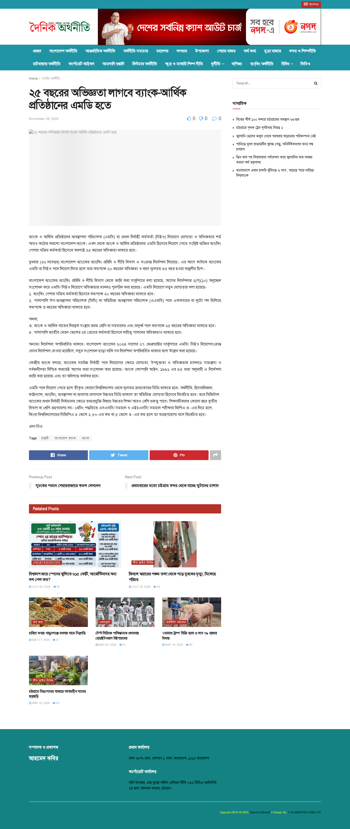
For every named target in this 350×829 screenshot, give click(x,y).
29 (190, 644)
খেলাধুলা (105, 622)
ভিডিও (305, 63)
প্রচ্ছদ (37, 51)
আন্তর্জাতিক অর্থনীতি (100, 51)
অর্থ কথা (250, 51)
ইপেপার (314, 4)
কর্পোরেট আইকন (81, 63)
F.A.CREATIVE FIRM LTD (304, 812)
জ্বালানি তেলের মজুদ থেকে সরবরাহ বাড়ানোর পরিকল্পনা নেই (276, 136)
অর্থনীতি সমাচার (135, 51)
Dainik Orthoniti (260, 812)
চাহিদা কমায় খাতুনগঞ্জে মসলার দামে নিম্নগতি (57, 633)
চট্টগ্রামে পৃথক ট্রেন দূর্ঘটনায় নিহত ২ (259, 128)
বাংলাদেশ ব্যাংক (65, 438)
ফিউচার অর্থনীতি (144, 63)
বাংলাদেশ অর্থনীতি (63, 51)
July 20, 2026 (40, 586)
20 (58, 586)
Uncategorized (46, 562)
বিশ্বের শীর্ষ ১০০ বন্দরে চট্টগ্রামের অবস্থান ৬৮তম (267, 119)
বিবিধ (285, 63)
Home (33, 78)
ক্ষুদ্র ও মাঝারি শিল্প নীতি (184, 63)
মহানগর (162, 51)
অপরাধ (182, 51)
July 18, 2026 (140, 586)
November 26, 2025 (43, 119)
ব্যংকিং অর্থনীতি (261, 63)
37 (57, 640)
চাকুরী (45, 438)
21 (124, 644)
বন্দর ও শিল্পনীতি (302, 51)
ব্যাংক (85, 438)
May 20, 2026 (107, 644)
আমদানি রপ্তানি (113, 63)
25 (158, 586)
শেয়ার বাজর (226, 51)
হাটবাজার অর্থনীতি (46, 63)
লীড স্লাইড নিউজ (143, 562)
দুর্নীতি (215, 63)
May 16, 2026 (173, 644)
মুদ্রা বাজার (272, 51)
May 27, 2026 (40, 640)
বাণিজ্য (237, 63)
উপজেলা (202, 51)
